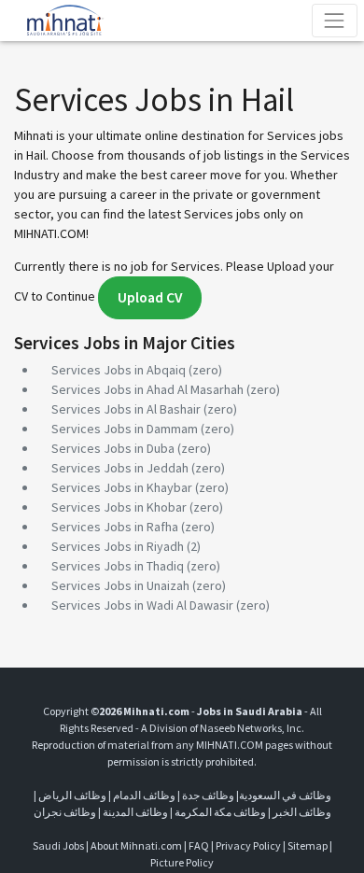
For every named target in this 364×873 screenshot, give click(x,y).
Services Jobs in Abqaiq (118, 369)
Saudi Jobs (58, 845)
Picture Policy (182, 862)
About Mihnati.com (137, 845)
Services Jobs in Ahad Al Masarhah (147, 389)
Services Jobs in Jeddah (120, 467)
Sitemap (307, 845)
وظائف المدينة (135, 812)
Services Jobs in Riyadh (117, 546)
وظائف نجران (65, 812)
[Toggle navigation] (334, 20)
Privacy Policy (248, 845)
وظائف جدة (208, 795)
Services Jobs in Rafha (114, 526)
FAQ (199, 845)
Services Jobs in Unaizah (120, 585)
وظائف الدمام (144, 795)
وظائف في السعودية (285, 795)
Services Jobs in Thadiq (117, 565)
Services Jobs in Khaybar (121, 487)
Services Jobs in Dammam (124, 428)
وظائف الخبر (302, 812)
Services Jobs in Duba (113, 448)
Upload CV (150, 297)
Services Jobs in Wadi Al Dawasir (142, 605)
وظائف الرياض (72, 795)
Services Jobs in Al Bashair (126, 409)
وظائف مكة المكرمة (220, 812)
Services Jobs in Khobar (119, 507)
